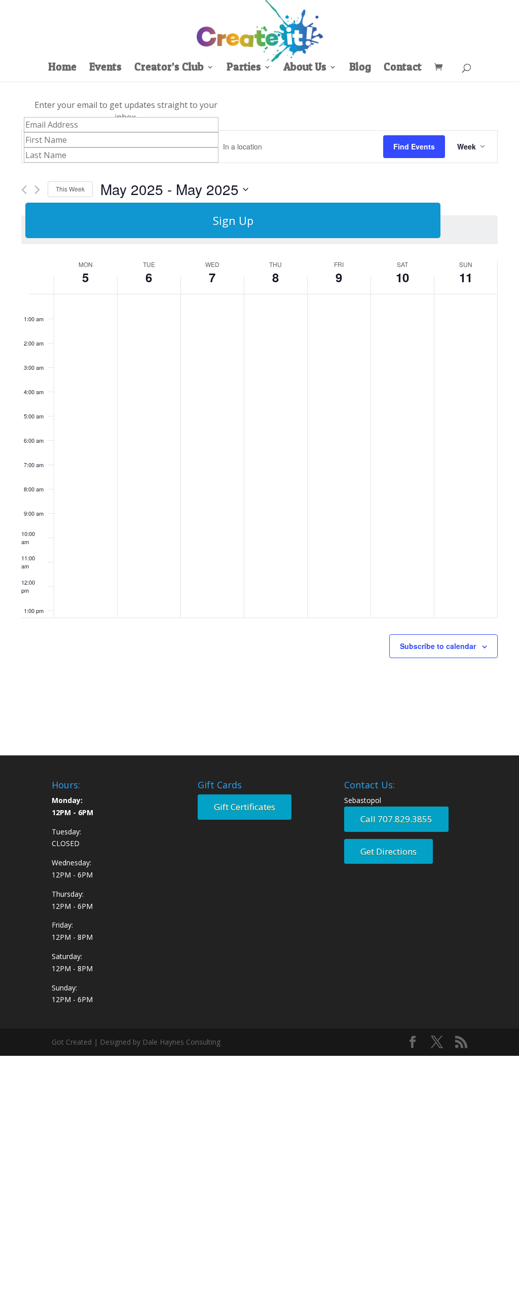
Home (62, 68)
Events (105, 68)
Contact (403, 68)
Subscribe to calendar (438, 646)
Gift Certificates (244, 807)
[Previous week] (24, 190)
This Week (70, 188)
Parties (244, 68)
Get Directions (388, 851)
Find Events (414, 146)
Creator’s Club (169, 68)
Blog (360, 68)
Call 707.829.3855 (396, 819)
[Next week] (37, 190)
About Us (305, 68)
